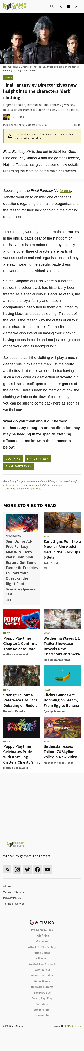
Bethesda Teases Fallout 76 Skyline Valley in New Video (60, 751)
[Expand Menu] (68, 6)
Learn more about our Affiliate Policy (22, 488)
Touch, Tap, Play (42, 998)
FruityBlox (42, 1004)
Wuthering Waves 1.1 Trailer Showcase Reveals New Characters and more (62, 645)
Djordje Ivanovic (54, 711)
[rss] (7, 869)
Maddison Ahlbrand (57, 660)
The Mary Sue (42, 992)
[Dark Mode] (60, 6)
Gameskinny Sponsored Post (22, 591)
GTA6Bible (42, 1015)
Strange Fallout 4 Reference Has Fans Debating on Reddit (20, 700)
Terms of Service (13, 892)
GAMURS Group (73, 1025)
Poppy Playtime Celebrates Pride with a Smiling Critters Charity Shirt (21, 754)
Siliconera (42, 958)
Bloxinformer (42, 1009)
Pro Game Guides (42, 930)
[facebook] (37, 869)
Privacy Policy (12, 898)
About (7, 886)
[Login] (77, 6)
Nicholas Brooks (14, 711)
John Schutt (52, 563)
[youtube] (47, 869)
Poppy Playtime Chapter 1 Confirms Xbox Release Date (20, 643)
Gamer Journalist (42, 975)
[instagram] (17, 869)
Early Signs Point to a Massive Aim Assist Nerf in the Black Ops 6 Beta (62, 549)
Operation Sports (42, 987)
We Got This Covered (42, 964)
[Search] (52, 6)
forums (65, 191)
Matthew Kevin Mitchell (59, 762)
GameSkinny (42, 981)
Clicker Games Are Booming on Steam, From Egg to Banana (61, 700)
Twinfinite (42, 935)
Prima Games (42, 952)
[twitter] (27, 869)
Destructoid (42, 970)
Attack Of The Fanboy (42, 947)
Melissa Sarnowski (15, 654)
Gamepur (42, 941)
